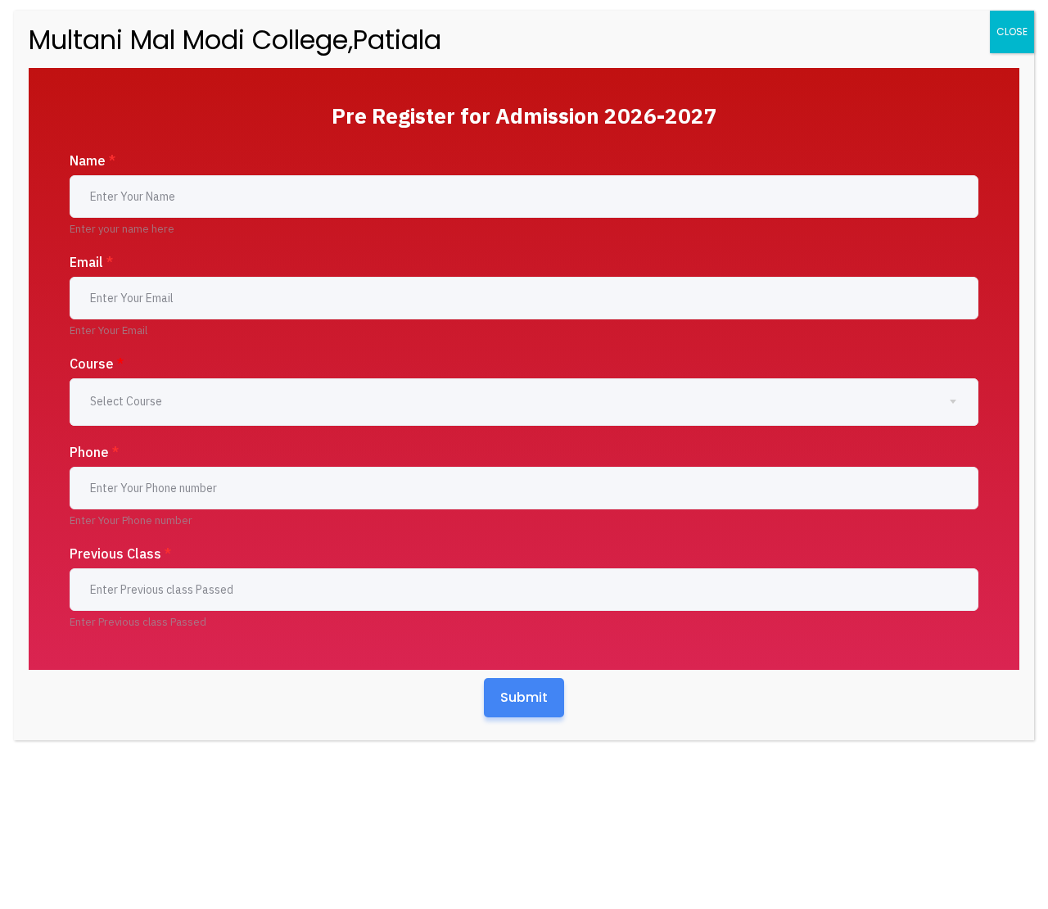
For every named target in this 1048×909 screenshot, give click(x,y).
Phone (94, 452)
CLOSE (1012, 31)
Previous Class (120, 553)
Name (92, 160)
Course (97, 363)
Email (91, 262)
